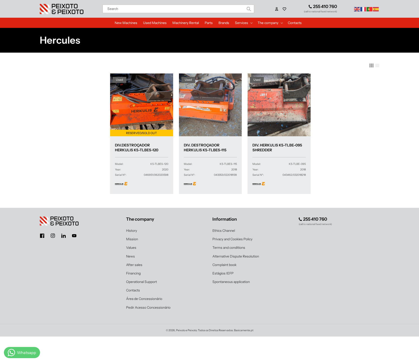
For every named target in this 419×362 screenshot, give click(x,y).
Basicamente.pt (243, 330)
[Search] (248, 9)
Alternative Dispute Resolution (235, 256)
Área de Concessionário (144, 299)
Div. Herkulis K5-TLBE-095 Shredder (277, 147)
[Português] (370, 8)
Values (131, 247)
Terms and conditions (228, 247)
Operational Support (141, 282)
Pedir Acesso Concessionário (148, 307)
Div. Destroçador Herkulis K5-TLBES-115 (205, 147)
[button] (284, 9)
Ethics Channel (223, 230)
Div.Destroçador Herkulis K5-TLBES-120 (136, 147)
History (131, 230)
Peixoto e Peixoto (186, 330)
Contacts (133, 290)
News (130, 256)
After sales (134, 265)
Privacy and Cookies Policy (232, 239)
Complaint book (224, 265)
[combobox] (178, 9)
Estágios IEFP (223, 273)
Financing (133, 273)
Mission (132, 239)
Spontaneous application (231, 282)
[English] (357, 8)
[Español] (376, 8)
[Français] (363, 8)
